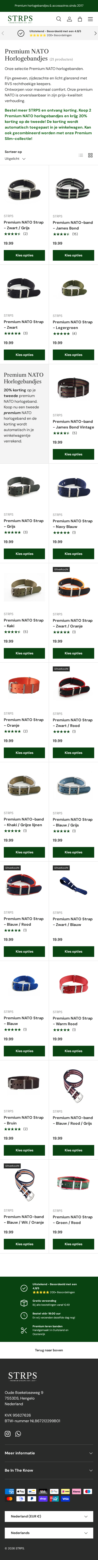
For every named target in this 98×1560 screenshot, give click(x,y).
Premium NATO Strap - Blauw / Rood (24, 921)
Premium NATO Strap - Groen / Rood (73, 1219)
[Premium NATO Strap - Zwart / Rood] (73, 687)
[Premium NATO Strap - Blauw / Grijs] (73, 786)
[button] (80, 19)
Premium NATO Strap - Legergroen (73, 325)
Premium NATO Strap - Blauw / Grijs (73, 822)
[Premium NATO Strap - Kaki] (24, 587)
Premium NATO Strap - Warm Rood (73, 1021)
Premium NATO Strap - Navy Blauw (73, 524)
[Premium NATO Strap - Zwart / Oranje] (73, 587)
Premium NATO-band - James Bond (73, 225)
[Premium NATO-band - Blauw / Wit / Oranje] (24, 1183)
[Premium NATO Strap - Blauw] (24, 985)
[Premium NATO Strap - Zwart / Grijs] (24, 189)
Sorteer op (13, 152)
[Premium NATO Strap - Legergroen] (73, 289)
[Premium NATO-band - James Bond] (73, 189)
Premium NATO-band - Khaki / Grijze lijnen (24, 822)
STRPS (20, 1548)
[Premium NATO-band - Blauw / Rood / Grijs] (73, 1084)
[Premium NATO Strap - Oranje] (24, 686)
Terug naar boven (49, 1350)
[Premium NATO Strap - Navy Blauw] (73, 488)
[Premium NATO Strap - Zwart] (24, 288)
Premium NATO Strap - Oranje (24, 722)
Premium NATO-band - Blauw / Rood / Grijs (73, 1120)
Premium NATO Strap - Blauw (24, 1021)
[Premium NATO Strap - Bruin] (24, 1084)
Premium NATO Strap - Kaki (24, 623)
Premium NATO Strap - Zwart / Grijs (24, 225)
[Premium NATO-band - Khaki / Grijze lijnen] (24, 786)
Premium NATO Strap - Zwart (24, 324)
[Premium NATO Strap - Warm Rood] (73, 985)
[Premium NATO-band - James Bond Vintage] (73, 388)
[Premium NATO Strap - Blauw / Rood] (24, 885)
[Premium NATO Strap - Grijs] (24, 487)
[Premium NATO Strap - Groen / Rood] (73, 1184)
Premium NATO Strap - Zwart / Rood (73, 722)
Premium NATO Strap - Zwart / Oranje (73, 623)
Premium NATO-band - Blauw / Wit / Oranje (24, 1219)
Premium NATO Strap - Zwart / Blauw (73, 921)
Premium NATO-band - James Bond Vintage (73, 424)
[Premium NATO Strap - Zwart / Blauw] (73, 886)
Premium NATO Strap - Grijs (24, 523)
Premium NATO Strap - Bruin (24, 1120)
